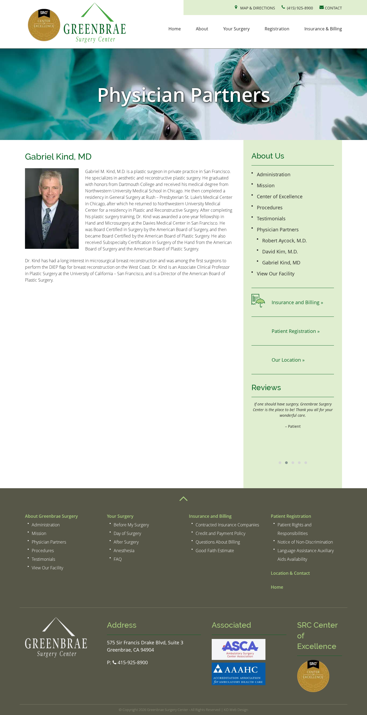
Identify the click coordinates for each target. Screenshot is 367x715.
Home (174, 29)
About (202, 29)
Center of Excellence (280, 196)
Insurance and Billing (210, 516)
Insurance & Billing (323, 29)
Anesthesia (124, 551)
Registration (277, 29)
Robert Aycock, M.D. (284, 240)
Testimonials (271, 218)
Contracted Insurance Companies (227, 525)
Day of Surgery (127, 533)
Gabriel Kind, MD (281, 262)
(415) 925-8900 (300, 7)
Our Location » (288, 360)
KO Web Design (236, 709)
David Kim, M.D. (280, 251)
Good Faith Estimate (215, 551)
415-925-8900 (132, 662)
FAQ (118, 559)
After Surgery (126, 542)
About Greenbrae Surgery (51, 516)
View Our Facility (275, 273)
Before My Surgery (131, 525)
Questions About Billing (218, 542)
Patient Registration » (296, 331)
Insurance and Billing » (297, 302)
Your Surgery (236, 29)
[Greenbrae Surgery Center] (75, 24)
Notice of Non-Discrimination (305, 542)
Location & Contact (290, 573)
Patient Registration (291, 516)
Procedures (270, 207)
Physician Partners (278, 229)
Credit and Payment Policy (220, 533)
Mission (266, 185)
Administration (273, 174)
